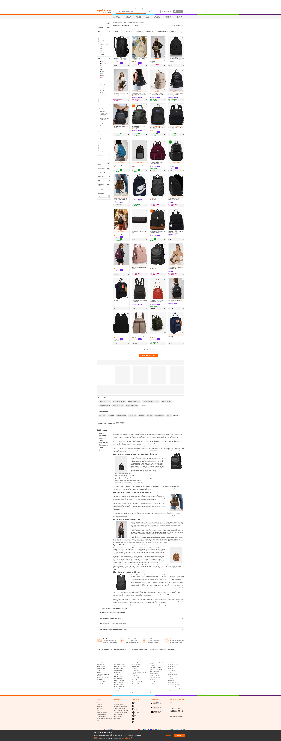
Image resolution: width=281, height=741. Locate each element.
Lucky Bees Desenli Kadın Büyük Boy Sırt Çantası (157, 61)
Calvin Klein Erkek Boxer (101, 687)
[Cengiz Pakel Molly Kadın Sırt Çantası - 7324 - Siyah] (140, 289)
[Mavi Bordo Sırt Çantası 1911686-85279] (121, 254)
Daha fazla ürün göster (148, 355)
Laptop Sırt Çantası (154, 604)
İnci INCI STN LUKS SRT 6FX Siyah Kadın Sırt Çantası (139, 127)
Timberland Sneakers (101, 662)
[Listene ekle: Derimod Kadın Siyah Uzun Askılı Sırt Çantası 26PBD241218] (183, 105)
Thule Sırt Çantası (135, 604)
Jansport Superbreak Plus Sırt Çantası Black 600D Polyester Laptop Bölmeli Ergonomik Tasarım (157, 128)
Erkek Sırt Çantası (126, 604)
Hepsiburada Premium (169, 8)
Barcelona (102, 52)
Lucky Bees (102, 54)
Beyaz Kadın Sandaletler (119, 660)
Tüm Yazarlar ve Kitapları (172, 653)
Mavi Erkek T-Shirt (100, 656)
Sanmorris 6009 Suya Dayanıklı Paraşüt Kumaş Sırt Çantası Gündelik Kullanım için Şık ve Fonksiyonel (139, 94)
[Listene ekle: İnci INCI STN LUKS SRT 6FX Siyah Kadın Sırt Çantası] (146, 105)
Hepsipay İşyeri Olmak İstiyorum (120, 706)
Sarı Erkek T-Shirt (117, 674)
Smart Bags (102, 40)
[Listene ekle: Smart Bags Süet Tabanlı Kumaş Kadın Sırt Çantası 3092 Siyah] (164, 210)
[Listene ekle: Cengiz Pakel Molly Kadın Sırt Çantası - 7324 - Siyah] (146, 279)
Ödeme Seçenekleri (118, 714)
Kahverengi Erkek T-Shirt (119, 662)
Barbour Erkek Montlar (101, 668)
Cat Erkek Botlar (100, 660)
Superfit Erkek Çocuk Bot (155, 675)
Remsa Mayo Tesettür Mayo (137, 681)
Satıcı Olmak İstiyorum (118, 704)
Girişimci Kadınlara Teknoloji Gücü (121, 710)
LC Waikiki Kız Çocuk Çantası (156, 658)
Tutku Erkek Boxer (100, 664)
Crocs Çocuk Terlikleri (154, 660)
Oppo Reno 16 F (171, 680)
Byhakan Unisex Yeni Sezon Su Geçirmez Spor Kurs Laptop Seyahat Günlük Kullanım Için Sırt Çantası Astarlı (139, 164)
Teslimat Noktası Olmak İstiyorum (120, 712)
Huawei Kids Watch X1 (172, 662)
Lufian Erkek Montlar (101, 666)
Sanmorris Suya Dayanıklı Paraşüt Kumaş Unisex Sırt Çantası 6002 (175, 164)
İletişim (98, 720)
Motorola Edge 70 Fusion (172, 674)
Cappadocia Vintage (104, 44)
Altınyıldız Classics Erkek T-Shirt (103, 677)
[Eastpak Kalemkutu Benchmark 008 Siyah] (140, 220)
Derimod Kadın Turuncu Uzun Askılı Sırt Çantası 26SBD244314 (157, 301)
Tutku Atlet (99, 672)
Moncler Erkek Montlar (101, 685)
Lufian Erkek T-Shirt (100, 653)
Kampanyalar (143, 8)
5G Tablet (170, 676)
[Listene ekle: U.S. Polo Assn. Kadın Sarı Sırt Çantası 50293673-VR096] (183, 245)
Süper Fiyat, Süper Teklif (134, 8)
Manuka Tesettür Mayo (136, 675)
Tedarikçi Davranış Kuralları (119, 708)
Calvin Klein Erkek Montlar (102, 690)
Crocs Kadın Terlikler (136, 656)
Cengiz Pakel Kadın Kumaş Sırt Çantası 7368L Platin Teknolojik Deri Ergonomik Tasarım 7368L (139, 335)
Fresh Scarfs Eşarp (135, 651)
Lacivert (102, 71)
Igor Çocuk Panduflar (154, 681)
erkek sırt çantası (119, 482)
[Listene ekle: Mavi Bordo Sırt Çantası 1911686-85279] (128, 245)
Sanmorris (102, 42)
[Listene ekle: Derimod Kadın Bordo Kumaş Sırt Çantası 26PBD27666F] (164, 141)
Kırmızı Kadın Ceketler (118, 676)
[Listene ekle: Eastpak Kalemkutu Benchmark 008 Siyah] (146, 210)
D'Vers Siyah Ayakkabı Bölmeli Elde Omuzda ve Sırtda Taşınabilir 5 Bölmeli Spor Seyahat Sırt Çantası (121, 59)
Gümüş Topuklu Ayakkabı (119, 651)
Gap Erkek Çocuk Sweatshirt (155, 656)
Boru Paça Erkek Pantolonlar (119, 686)
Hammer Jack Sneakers (101, 683)
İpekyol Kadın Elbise (136, 692)
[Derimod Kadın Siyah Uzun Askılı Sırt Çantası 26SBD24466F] (176, 220)
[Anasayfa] (113, 22)
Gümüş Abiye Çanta (118, 678)
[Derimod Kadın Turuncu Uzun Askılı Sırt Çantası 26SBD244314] (158, 289)
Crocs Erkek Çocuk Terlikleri (155, 667)
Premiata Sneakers (100, 651)
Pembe (102, 77)
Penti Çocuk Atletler (154, 679)
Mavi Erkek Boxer (117, 658)
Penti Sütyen (134, 668)
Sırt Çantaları (102, 433)
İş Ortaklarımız (99, 704)
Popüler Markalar (171, 658)
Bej (101, 67)
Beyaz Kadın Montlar (118, 684)
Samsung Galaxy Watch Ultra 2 (174, 688)
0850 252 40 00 (176, 711)
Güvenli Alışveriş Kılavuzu (102, 716)
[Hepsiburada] (104, 10)
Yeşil (102, 69)
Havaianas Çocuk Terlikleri (155, 671)
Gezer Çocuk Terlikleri (154, 690)
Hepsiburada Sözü (171, 651)
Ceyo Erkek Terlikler (100, 670)
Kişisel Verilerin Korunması (102, 712)
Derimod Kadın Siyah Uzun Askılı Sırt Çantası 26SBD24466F (175, 232)
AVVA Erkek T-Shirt (100, 658)
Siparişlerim (125, 8)
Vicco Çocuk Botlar (154, 665)
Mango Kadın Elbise (136, 664)
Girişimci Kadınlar (150, 8)
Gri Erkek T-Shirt (117, 672)
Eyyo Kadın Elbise (135, 660)
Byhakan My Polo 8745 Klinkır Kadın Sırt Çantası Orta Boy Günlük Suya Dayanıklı (121, 164)
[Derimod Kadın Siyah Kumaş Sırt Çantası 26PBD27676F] (121, 323)
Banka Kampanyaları (118, 716)
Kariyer (98, 710)
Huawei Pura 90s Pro (172, 666)
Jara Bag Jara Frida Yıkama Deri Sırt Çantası (121, 127)
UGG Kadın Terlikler (136, 677)
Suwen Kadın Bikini (136, 690)
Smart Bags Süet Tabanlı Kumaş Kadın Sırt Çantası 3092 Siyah (157, 232)
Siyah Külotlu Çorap (118, 670)
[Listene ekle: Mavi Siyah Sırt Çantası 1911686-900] (183, 279)
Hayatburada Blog (117, 702)
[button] (121, 65)
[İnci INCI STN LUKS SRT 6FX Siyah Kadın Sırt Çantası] (140, 114)
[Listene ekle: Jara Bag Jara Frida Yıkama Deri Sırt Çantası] (128, 105)
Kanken (101, 50)
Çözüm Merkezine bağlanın (176, 702)
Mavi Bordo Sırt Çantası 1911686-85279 (120, 266)
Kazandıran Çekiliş (171, 670)
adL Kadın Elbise (135, 658)
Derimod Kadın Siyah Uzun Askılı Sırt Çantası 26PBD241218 (175, 128)
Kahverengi (103, 63)
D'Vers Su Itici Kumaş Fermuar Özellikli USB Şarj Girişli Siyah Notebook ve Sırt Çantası (157, 197)
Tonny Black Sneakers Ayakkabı (138, 685)
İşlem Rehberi (117, 718)
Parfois (101, 48)
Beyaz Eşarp (116, 653)
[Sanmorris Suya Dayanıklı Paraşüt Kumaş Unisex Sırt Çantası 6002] (176, 151)
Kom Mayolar (134, 679)
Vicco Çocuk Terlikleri (154, 673)
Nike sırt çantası (153, 449)
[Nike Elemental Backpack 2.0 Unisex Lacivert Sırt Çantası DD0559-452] (140, 185)
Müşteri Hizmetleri (159, 8)
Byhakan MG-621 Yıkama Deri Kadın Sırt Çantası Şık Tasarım (175, 94)
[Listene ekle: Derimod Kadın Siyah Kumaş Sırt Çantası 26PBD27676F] (128, 313)
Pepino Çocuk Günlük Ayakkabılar (156, 669)
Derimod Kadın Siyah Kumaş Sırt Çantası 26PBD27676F (120, 335)
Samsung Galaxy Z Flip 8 (172, 686)
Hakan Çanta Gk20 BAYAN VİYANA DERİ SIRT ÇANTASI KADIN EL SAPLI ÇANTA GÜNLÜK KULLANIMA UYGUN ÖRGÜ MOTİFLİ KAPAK (121, 199)
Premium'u (104, 12)
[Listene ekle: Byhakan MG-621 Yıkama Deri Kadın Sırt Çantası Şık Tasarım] (183, 70)
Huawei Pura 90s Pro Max (173, 664)
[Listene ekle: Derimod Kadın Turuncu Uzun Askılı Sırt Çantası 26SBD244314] (164, 279)
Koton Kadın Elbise (135, 687)
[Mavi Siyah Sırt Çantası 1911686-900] (176, 289)
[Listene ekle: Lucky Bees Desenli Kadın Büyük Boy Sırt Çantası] (164, 37)
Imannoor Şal (134, 653)
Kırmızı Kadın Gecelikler (119, 656)
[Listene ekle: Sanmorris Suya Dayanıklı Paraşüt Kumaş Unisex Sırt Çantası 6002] (183, 141)
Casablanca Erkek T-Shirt (102, 692)
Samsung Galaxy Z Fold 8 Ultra (174, 684)
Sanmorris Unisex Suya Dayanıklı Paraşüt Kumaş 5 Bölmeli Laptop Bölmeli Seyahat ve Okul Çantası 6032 (157, 94)
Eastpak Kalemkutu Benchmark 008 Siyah (139, 232)
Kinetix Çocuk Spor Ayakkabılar (156, 677)
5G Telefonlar (170, 678)
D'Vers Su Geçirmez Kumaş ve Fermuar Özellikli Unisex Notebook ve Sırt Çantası (157, 266)
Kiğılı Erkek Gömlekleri (101, 679)
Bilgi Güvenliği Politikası (101, 714)
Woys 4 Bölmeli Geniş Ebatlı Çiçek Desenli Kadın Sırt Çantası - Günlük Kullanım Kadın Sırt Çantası (139, 59)
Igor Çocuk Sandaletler (154, 651)
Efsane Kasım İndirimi (172, 660)
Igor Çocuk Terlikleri (154, 692)
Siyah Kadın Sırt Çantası (119, 688)
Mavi (102, 73)
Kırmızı (102, 75)
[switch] (108, 23)
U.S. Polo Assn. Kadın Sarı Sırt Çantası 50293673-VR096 (175, 268)
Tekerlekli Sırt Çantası (175, 604)
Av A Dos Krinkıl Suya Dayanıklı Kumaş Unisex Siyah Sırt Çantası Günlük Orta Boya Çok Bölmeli (176, 59)
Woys (101, 46)
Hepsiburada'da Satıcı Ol (179, 8)
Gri (101, 65)
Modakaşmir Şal (135, 662)
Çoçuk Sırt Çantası (144, 604)
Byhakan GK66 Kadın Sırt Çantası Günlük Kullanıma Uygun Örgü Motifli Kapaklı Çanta (121, 233)
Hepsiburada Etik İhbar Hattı (176, 716)
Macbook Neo (170, 668)
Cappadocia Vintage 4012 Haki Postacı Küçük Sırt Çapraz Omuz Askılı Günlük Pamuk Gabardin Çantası (157, 335)
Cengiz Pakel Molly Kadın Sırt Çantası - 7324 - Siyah (139, 301)
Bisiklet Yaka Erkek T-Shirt (119, 666)
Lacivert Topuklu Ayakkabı (119, 664)
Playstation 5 (170, 672)
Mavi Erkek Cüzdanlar (118, 682)
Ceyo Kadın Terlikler (136, 683)
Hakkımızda (99, 702)
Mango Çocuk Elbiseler (154, 685)
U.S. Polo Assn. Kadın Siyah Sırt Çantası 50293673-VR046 (174, 199)
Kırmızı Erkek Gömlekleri (119, 680)
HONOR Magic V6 (171, 690)
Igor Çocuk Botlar (153, 653)
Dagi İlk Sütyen (153, 683)
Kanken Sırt (116, 300)
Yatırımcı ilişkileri (100, 706)
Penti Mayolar (135, 670)
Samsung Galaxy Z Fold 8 (173, 682)
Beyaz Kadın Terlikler (118, 668)
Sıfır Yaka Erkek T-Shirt (118, 690)
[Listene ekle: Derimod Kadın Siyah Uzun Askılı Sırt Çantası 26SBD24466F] (183, 210)
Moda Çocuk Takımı (154, 687)
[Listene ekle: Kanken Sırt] (128, 279)
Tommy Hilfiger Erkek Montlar (102, 681)
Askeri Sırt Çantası (164, 604)
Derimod (101, 37)
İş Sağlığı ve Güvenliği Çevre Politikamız (104, 718)
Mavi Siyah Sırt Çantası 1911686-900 (175, 300)
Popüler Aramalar (171, 656)
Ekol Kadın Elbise (135, 666)
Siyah (102, 61)
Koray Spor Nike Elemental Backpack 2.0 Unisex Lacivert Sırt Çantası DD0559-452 (139, 197)
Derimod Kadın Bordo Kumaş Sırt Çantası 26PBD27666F (156, 163)
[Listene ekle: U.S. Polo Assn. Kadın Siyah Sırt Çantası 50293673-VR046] (183, 176)
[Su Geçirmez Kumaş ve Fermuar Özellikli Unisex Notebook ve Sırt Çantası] (158, 254)
